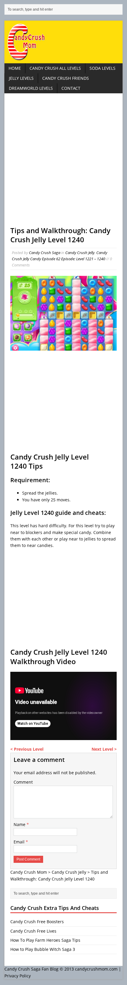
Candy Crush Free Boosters (37, 921)
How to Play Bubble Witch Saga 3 (42, 949)
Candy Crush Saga (44, 252)
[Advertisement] (63, 162)
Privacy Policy (17, 976)
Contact (70, 88)
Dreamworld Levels (31, 88)
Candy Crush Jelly (80, 252)
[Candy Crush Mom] (63, 42)
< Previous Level (26, 749)
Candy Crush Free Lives (33, 931)
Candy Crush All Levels (55, 68)
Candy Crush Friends (65, 78)
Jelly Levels (21, 78)
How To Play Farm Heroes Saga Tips (45, 940)
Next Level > (104, 749)
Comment (23, 782)
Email (20, 842)
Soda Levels (102, 68)
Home (15, 68)
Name (20, 824)
